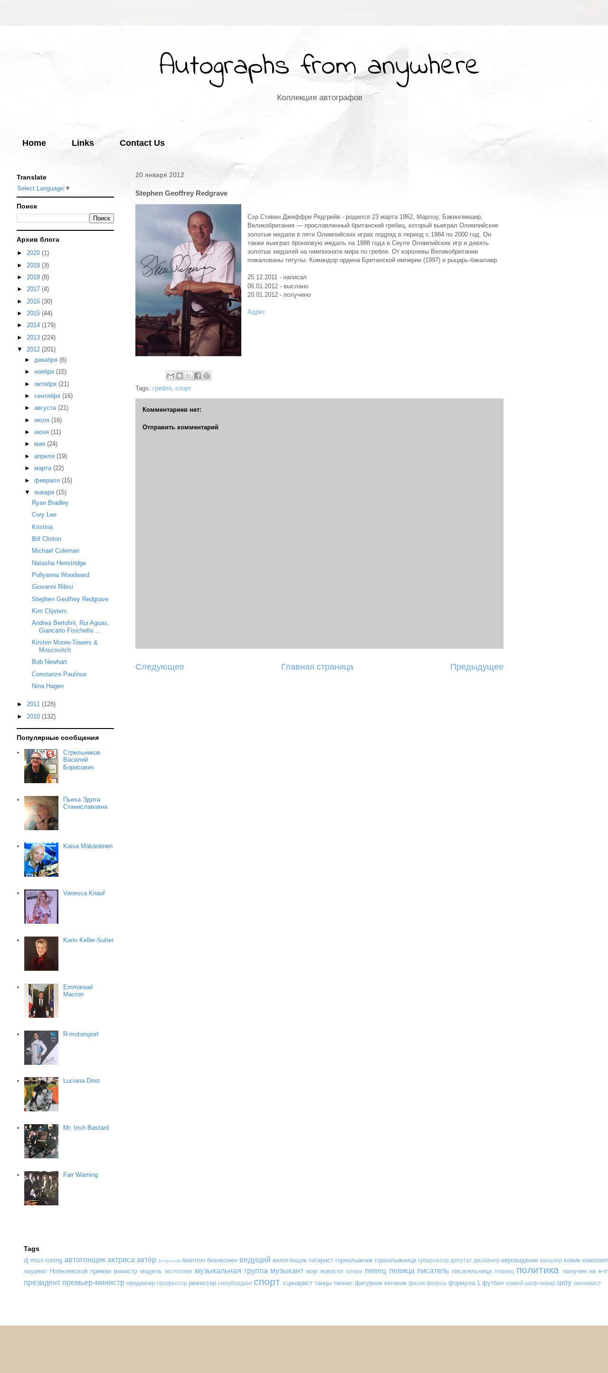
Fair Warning (80, 1174)
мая (40, 443)
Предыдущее (477, 667)
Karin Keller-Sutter (88, 940)
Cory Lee (44, 514)
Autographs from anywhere (319, 66)
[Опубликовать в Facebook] (197, 375)
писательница (472, 1271)
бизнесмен (222, 1260)
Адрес (256, 311)
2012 (34, 349)
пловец (504, 1271)
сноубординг (235, 1283)
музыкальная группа (231, 1271)
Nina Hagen (48, 686)
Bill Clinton (46, 538)
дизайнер (487, 1260)
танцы (323, 1283)
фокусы (437, 1283)
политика (537, 1269)
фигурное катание (381, 1283)
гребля (161, 388)
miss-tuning (46, 1260)
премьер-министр (93, 1282)
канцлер (551, 1260)
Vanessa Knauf (84, 893)
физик (416, 1283)
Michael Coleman (55, 550)
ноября (45, 371)
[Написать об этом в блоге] (179, 375)
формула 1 (464, 1283)
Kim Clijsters (49, 611)
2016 (34, 301)
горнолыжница (395, 1260)
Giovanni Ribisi (52, 586)
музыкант (287, 1271)
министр (125, 1271)
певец (375, 1271)
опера (354, 1271)
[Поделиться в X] (188, 375)
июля (42, 420)
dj (26, 1260)
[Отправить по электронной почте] (170, 375)
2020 (34, 252)
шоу (564, 1282)
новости (331, 1271)
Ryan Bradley (50, 502)
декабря (46, 359)
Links (83, 143)
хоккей (514, 1283)
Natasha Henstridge (59, 563)
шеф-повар (540, 1283)
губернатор (433, 1260)
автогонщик (84, 1260)
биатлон (193, 1260)
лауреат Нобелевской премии (67, 1271)
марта (43, 468)
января (45, 492)
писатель (433, 1271)
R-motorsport (81, 1034)
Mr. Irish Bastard (86, 1127)
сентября (48, 395)
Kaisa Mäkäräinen (88, 846)
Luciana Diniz (81, 1080)
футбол (493, 1283)
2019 (34, 265)
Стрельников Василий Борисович (81, 760)
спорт (183, 388)
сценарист (298, 1283)
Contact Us (142, 143)
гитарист (321, 1260)
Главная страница (317, 667)
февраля (48, 480)
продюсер (140, 1283)
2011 (34, 704)
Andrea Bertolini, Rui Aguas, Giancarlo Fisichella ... (70, 626)
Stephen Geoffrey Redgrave (70, 599)
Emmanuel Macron (78, 991)
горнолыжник (354, 1260)
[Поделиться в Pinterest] (206, 375)
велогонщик (290, 1260)
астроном (169, 1260)
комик (572, 1260)
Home (34, 143)
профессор (172, 1283)
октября (46, 384)
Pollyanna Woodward (60, 574)
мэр (311, 1271)
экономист (587, 1283)
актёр (146, 1260)
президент (42, 1282)
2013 (34, 337)
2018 (34, 277)
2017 (34, 289)
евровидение (519, 1260)
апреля (45, 456)
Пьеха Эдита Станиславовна (85, 803)
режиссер (202, 1283)
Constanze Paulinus (59, 674)
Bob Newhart (49, 661)
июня (42, 432)
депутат (461, 1260)
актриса (121, 1260)
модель (151, 1271)
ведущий (255, 1260)
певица (402, 1271)
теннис (343, 1283)
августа (46, 407)
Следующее (159, 667)
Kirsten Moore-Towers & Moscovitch (65, 646)
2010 (34, 716)
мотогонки (178, 1271)
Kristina (42, 526)
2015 (34, 313)
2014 (34, 325)
